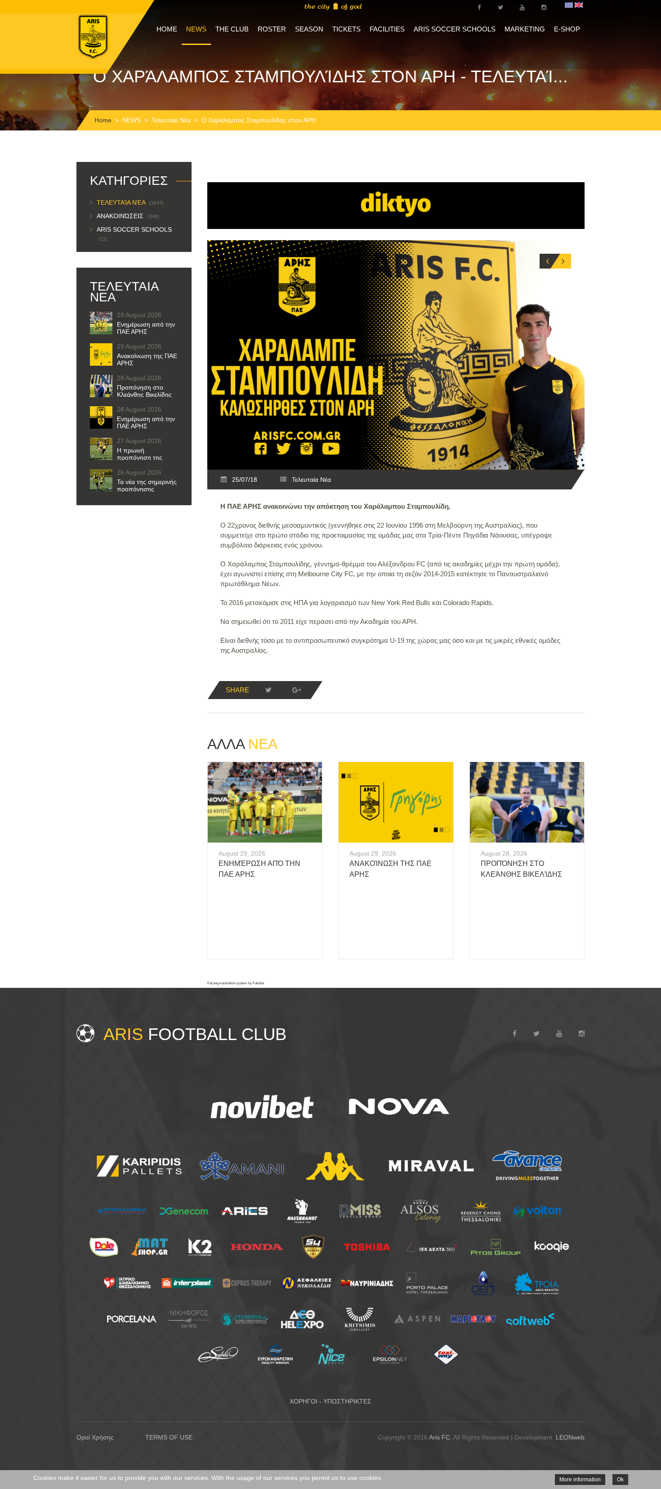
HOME (166, 29)
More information (580, 1479)
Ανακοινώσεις (128, 216)
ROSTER (272, 29)
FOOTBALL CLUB (194, 1034)
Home (103, 120)
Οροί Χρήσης (95, 1437)
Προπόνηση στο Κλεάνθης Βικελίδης (144, 391)
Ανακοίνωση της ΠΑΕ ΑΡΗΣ (147, 359)
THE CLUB (232, 29)
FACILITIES (387, 29)
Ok (620, 1479)
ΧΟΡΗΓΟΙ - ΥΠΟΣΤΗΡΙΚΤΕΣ (330, 1401)
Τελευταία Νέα (171, 120)
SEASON (309, 29)
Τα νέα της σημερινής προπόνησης (147, 485)
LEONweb (570, 1437)
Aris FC (439, 1437)
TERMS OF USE (168, 1437)
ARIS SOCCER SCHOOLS (455, 29)
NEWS (196, 29)
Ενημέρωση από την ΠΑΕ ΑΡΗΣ (146, 328)
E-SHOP (567, 29)
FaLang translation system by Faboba (235, 983)
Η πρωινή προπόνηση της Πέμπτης (139, 457)
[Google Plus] (296, 690)
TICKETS (346, 29)
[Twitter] (268, 690)
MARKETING (525, 29)
